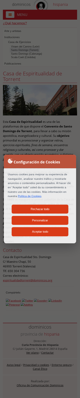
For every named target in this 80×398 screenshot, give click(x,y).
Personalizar (40, 220)
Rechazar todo (40, 209)
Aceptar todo (40, 231)
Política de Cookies (29, 196)
